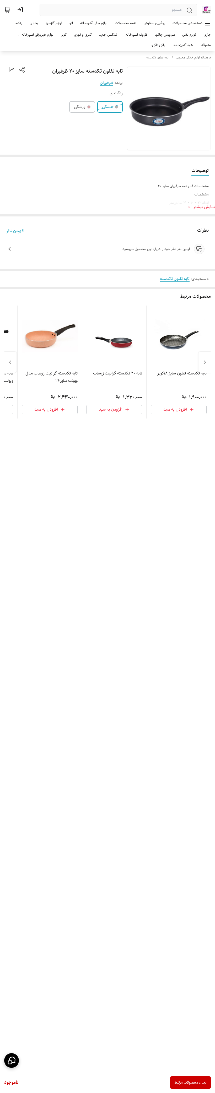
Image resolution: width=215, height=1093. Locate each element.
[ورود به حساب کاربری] (21, 9)
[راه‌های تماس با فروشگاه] (11, 1060)
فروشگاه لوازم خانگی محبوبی (193, 57)
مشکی (107, 107)
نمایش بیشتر (204, 207)
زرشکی (79, 107)
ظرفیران (106, 82)
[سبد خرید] (7, 10)
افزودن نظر (15, 231)
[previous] (204, 362)
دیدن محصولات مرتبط (190, 1082)
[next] (10, 362)
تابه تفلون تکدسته (157, 57)
